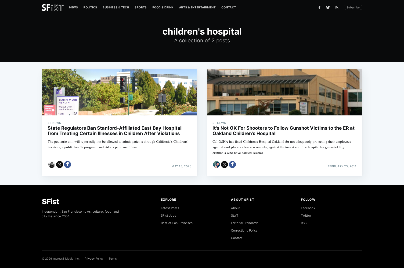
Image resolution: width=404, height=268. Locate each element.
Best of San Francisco (177, 223)
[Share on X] (60, 164)
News (73, 7)
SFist (50, 201)
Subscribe (353, 7)
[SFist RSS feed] (338, 7)
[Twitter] (328, 7)
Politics (90, 7)
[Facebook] (319, 8)
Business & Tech (116, 7)
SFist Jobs (168, 215)
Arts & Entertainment (197, 7)
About (235, 208)
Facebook (308, 208)
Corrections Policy (244, 230)
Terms (113, 258)
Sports (141, 7)
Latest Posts (170, 208)
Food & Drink (162, 7)
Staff (234, 215)
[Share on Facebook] (68, 164)
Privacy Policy (94, 258)
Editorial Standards (244, 223)
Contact (228, 7)
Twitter (306, 215)
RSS (304, 223)
